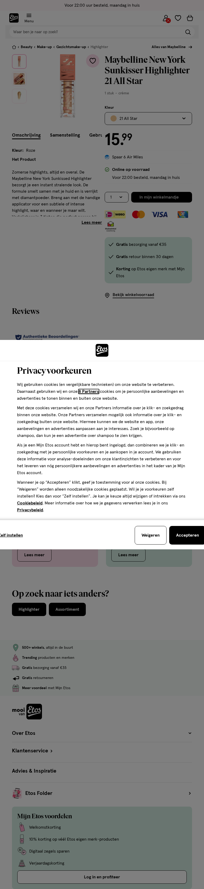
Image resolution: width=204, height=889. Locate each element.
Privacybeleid (30, 510)
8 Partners (89, 391)
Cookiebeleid (29, 503)
